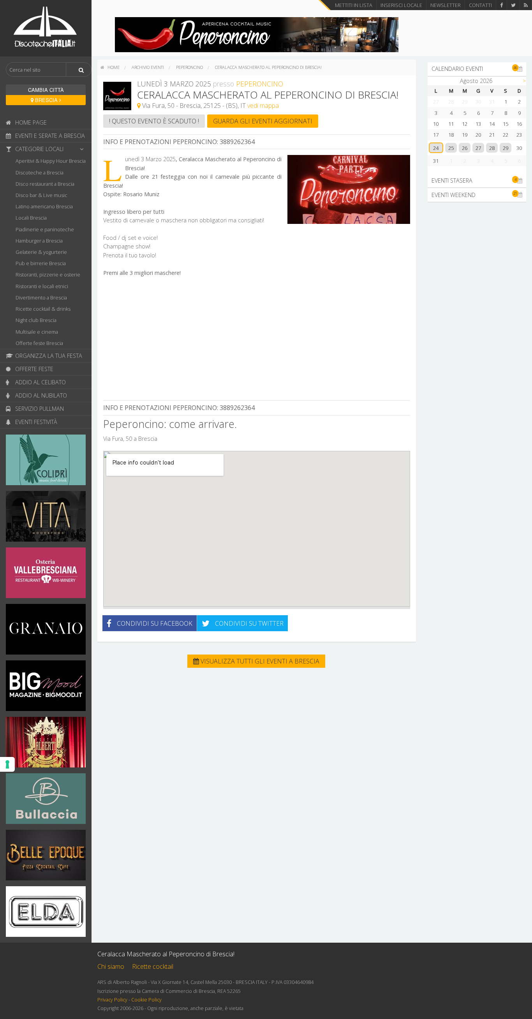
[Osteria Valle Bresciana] (46, 575)
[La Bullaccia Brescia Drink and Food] (46, 801)
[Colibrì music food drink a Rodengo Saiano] (46, 462)
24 (436, 147)
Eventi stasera (474, 180)
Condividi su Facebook (153, 623)
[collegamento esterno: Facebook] (501, 5)
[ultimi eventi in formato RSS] (526, 5)
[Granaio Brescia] (46, 631)
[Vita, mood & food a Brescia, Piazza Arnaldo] (46, 518)
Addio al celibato (40, 382)
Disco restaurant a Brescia (45, 183)
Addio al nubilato (40, 395)
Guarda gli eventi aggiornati (262, 121)
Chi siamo (110, 966)
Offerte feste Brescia (39, 343)
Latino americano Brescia (44, 206)
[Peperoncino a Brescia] (256, 34)
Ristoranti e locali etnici (42, 286)
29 (505, 147)
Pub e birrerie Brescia (41, 263)
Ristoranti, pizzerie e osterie (48, 274)
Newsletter (445, 5)
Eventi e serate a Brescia (49, 135)
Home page (30, 122)
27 (478, 147)
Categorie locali (38, 149)
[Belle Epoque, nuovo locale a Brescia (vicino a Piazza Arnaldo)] (46, 857)
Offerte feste (33, 369)
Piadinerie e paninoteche (45, 229)
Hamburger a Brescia (39, 240)
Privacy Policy (112, 999)
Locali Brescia (31, 217)
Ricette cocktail (152, 966)
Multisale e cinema (37, 331)
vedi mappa (263, 105)
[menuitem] (110, 67)
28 (492, 147)
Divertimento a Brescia (41, 297)
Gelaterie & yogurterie (41, 251)
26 (464, 147)
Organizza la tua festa (48, 355)
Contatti (480, 5)
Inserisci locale (401, 5)
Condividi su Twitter (248, 623)
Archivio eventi (148, 67)
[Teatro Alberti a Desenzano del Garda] (46, 744)
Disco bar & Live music (41, 195)
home (113, 67)
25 (451, 147)
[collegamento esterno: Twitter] (513, 5)
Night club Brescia (36, 320)
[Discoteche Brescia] (46, 27)
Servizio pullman (39, 408)
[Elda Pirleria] (46, 914)
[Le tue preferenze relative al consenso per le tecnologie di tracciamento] (7, 764)
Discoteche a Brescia (39, 172)
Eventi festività (35, 422)
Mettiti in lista (353, 5)
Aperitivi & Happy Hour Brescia (51, 160)
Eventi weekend (474, 194)
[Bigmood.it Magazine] (46, 688)
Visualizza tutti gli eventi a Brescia (259, 661)
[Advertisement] (256, 339)
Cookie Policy (146, 999)
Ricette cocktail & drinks (43, 308)
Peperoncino (189, 67)
